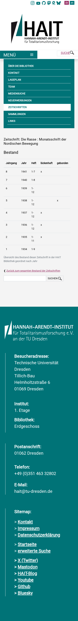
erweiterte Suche (34, 550)
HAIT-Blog (27, 573)
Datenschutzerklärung (39, 534)
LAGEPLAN (14, 79)
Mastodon (28, 566)
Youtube (26, 580)
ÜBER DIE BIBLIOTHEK (21, 65)
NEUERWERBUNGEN (20, 100)
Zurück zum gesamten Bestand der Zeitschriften (33, 270)
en (72, 2)
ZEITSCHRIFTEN (17, 107)
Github (24, 586)
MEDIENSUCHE (16, 93)
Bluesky (25, 593)
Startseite (27, 544)
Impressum (29, 528)
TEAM (11, 86)
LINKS (11, 120)
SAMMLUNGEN (17, 114)
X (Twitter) (28, 560)
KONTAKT (13, 72)
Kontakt (25, 521)
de (66, 2)
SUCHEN (53, 278)
